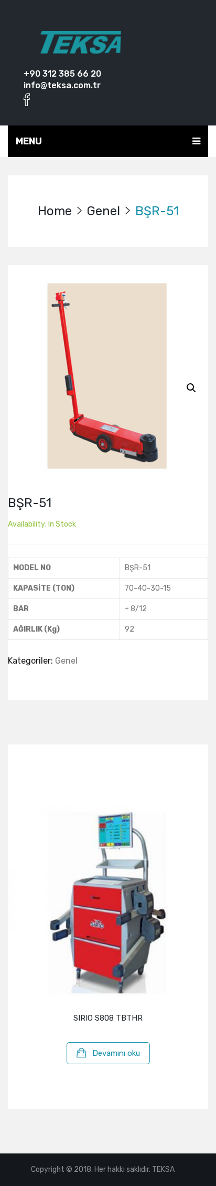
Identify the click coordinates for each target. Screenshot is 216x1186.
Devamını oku (116, 1053)
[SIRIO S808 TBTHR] (108, 904)
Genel (103, 211)
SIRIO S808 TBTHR (108, 1018)
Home (55, 211)
